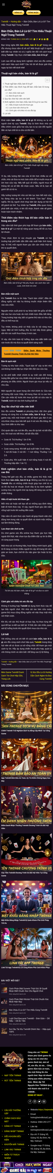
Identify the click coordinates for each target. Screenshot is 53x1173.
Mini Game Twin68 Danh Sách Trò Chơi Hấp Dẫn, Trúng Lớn (12, 675)
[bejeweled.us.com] (26, 4)
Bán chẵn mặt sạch (17, 93)
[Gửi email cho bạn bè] (42, 39)
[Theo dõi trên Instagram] (35, 1102)
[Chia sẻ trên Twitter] (40, 39)
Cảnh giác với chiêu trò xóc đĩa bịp (22, 110)
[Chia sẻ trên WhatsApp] (34, 39)
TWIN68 (44, 1052)
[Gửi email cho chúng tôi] (44, 1102)
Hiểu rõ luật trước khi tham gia (21, 105)
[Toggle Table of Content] (46, 80)
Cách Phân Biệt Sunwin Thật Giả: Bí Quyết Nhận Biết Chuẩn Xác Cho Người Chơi (28, 989)
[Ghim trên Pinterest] (45, 39)
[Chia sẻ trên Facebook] (37, 39)
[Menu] (3, 4)
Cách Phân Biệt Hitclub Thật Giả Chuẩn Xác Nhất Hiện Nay (29, 1000)
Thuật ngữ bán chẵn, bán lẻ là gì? (19, 84)
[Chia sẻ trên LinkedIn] (47, 39)
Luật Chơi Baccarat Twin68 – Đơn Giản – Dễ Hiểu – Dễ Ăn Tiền (29, 1019)
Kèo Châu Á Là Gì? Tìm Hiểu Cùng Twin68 (28, 1010)
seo (31, 39)
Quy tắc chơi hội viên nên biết (17, 99)
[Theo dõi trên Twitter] (39, 1102)
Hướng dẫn (16, 21)
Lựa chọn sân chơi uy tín (18, 108)
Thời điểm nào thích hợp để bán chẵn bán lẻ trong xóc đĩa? (27, 88)
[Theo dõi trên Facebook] (30, 1102)
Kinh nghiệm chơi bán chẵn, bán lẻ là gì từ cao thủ (26, 102)
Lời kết (8, 113)
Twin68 (4, 21)
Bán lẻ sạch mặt (15, 96)
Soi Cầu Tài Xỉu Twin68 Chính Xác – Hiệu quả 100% (30, 1030)
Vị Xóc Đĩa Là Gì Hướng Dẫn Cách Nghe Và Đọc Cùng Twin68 (41, 675)
